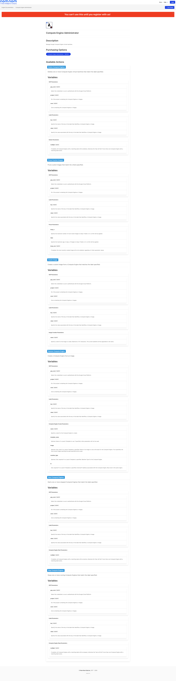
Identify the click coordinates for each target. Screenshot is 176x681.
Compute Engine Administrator (24, 7)
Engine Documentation (7, 7)
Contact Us (88, 673)
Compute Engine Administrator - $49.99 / (58, 54)
